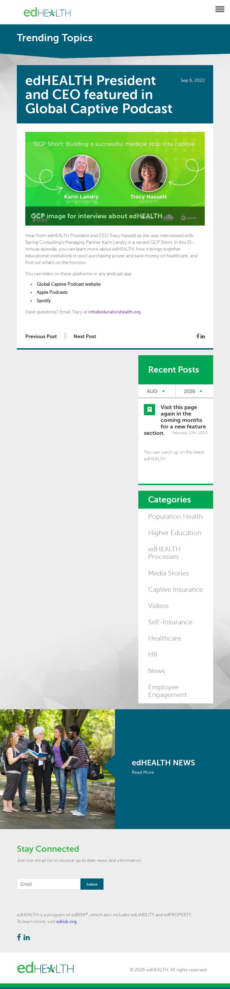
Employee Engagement (167, 691)
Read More (143, 772)
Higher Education (174, 533)
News (156, 671)
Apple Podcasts (52, 292)
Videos (158, 606)
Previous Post (41, 336)
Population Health (175, 516)
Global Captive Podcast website (69, 284)
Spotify (44, 300)
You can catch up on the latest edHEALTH (174, 456)
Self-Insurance (170, 622)
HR (152, 654)
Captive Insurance (175, 589)
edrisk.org (66, 921)
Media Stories (168, 573)
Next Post (84, 336)
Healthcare (164, 638)
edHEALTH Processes (164, 553)
